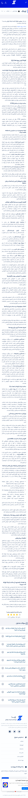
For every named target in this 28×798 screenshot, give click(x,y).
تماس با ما (21, 753)
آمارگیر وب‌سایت (20, 756)
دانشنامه (21, 749)
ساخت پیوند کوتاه (21, 27)
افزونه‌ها (21, 745)
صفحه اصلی (15, 11)
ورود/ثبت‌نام (20, 760)
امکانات (7, 11)
